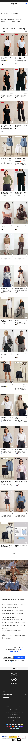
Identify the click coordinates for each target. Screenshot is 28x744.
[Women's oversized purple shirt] (7, 501)
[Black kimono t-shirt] (7, 79)
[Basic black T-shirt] (7, 112)
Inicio (2, 9)
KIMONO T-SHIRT (18, 225)
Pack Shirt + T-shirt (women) (4, 159)
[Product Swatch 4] (18, 453)
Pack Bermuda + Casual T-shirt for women (19, 385)
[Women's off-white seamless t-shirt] (7, 212)
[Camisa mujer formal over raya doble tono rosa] (21, 468)
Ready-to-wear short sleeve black (18, 193)
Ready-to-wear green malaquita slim (5, 193)
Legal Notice (14, 714)
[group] (14, 1)
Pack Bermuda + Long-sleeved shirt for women (5, 482)
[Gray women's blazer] (7, 340)
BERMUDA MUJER (4, 384)
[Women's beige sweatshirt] (21, 405)
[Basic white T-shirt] (7, 44)
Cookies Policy (14, 709)
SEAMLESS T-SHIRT (5, 225)
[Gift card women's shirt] (21, 533)
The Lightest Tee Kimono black (4, 92)
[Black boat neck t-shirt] (21, 308)
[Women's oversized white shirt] (21, 437)
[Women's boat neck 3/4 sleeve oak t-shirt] (7, 244)
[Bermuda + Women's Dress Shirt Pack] (7, 533)
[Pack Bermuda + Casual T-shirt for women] (21, 372)
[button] (21, 3)
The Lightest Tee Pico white (18, 58)
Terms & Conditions (14, 717)
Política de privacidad (14, 661)
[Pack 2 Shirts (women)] (21, 146)
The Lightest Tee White (4, 58)
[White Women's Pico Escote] (21, 44)
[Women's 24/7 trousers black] (21, 112)
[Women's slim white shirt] (7, 405)
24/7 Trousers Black (18, 126)
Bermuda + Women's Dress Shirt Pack (4, 546)
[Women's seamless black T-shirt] (21, 276)
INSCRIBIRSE (20, 657)
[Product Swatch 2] (2, 64)
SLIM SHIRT (3, 417)
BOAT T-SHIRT (4, 256)
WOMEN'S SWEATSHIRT (17, 418)
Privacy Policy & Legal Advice (14, 712)
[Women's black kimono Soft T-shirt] (21, 340)
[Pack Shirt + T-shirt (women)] (7, 146)
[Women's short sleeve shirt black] (21, 180)
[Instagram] (10, 668)
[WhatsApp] (17, 668)
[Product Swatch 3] (17, 229)
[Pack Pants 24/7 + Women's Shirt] (7, 308)
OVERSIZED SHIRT (18, 449)
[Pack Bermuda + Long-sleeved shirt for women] (7, 468)
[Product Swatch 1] (1, 64)
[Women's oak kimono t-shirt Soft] (21, 244)
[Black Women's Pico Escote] (21, 79)
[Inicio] (13, 3)
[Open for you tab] (19, 738)
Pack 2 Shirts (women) (18, 159)
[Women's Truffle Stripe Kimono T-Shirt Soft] (21, 212)
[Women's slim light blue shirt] (7, 437)
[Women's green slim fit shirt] (7, 180)
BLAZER (2, 353)
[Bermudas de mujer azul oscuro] (7, 372)
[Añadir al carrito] (12, 54)
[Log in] (23, 3)
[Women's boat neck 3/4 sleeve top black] (7, 276)
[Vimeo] (14, 668)
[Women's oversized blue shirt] (21, 501)
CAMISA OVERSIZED (19, 481)
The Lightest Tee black (18, 92)
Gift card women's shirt (19, 546)
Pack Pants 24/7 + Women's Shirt (4, 321)
